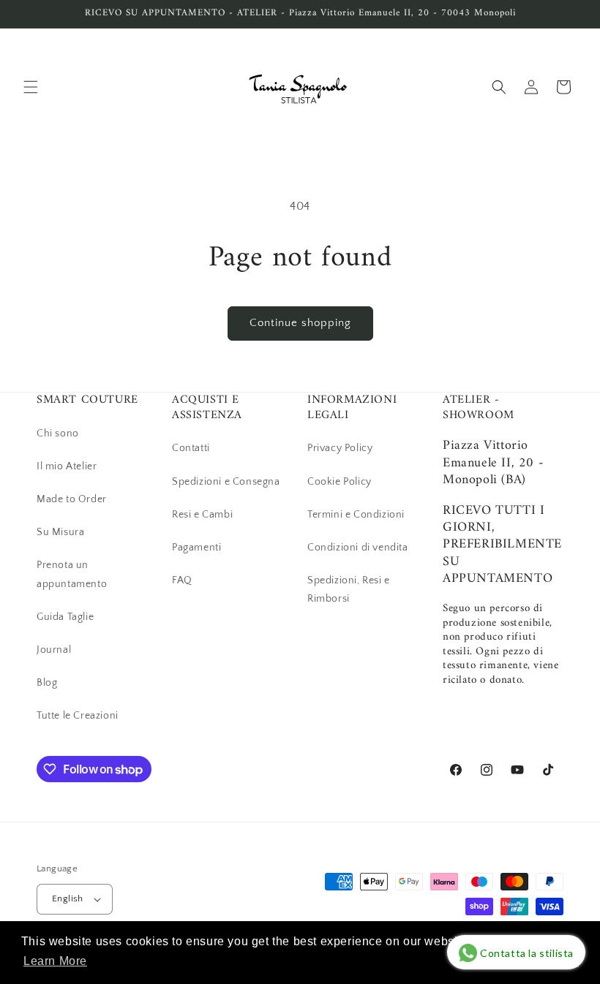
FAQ (182, 580)
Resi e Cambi (202, 515)
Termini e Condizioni (356, 515)
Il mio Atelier (67, 466)
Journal (54, 650)
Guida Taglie (65, 617)
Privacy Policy (339, 448)
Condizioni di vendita (357, 547)
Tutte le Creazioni (78, 716)
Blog (47, 683)
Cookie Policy (339, 482)
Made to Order (72, 499)
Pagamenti (196, 547)
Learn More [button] (55, 961)
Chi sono (58, 433)
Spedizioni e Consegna (226, 482)
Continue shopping (300, 323)
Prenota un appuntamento (72, 574)
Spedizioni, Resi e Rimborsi (348, 590)
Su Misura (60, 532)
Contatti (191, 448)
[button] (31, 87)
